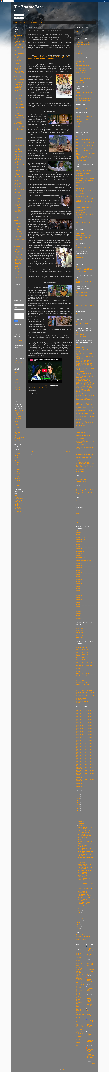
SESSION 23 (79, 588)
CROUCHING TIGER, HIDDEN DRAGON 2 (18, 61)
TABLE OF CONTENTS (81, 346)
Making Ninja (79, 51)
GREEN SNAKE (18, 113)
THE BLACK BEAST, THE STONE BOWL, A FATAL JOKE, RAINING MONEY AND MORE (83, 437)
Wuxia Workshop (34, 22)
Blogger (63, 1069)
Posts (16, 15)
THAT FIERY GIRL (18, 246)
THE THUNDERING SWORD (79, 990)
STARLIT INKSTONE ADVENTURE (84, 92)
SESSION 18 (17, 457)
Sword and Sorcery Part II (82, 49)
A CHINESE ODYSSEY (17, 51)
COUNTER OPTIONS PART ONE (83, 247)
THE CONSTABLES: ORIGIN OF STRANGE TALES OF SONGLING (84, 269)
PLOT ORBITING (80, 80)
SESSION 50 (79, 548)
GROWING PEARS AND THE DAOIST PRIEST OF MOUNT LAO (84, 361)
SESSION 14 (17, 464)
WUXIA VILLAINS (80, 219)
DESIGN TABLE (79, 934)
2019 (78, 806)
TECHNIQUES (79, 239)
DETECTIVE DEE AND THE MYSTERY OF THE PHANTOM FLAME (19, 73)
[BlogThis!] (52, 385)
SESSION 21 (79, 592)
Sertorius (16, 385)
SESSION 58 (79, 541)
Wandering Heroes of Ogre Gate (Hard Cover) (19, 378)
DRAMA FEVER (18, 416)
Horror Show (17, 387)
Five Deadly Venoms (80, 46)
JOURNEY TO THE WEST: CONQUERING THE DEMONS (19, 144)
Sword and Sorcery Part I (81, 48)
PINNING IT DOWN (80, 72)
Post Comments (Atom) (39, 454)
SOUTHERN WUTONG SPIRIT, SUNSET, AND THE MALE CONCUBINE (85, 463)
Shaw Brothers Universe (17, 427)
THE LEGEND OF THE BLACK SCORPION (18, 173)
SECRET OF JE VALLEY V (82, 657)
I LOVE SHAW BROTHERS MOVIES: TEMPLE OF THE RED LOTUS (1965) (90, 1052)
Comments (17, 17)
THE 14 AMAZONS (18, 104)
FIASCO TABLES (80, 77)
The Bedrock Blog (28, 7)
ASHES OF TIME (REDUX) (18, 39)
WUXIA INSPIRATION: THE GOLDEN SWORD (84, 873)
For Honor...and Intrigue (89, 1012)
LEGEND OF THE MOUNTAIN (18, 180)
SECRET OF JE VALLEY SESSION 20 (84, 690)
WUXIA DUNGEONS (80, 177)
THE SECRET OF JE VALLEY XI (83, 673)
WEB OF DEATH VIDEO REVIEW (18, 263)
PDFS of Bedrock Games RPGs (18, 393)
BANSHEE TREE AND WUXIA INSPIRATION (85, 861)
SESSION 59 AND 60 (80, 539)
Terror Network (18, 391)
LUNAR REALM (79, 257)
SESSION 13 (17, 466)
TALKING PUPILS (80, 469)
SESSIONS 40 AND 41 (81, 557)
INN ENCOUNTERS (80, 175)
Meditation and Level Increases (83, 44)
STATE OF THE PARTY (81, 70)
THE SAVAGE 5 (18, 225)
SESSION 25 (79, 585)
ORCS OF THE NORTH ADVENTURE (18, 353)
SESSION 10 (17, 471)
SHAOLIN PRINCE (18, 231)
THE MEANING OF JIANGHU (85, 897)
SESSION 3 (17, 482)
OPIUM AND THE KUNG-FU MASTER (19, 202)
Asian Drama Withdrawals (90, 964)
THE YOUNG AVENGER (17, 275)
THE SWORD (17, 236)
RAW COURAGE (18, 207)
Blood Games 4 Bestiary (90, 1035)
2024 (78, 796)
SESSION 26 (79, 583)
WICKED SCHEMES (80, 212)
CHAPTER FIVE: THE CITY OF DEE (84, 148)
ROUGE (77, 460)
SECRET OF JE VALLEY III (82, 651)
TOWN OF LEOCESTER (81, 128)
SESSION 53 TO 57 (80, 543)
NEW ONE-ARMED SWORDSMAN (18, 196)
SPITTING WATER (80, 347)
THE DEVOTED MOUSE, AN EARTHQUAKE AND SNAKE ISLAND (84, 399)
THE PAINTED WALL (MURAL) (83, 349)
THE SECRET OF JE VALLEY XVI (83, 682)
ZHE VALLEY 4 (79, 632)
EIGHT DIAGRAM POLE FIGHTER (18, 95)
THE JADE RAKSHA (19, 141)
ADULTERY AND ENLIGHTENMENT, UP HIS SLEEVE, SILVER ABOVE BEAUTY (85, 455)
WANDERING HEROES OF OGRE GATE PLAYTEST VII (86, 903)
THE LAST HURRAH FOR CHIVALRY (19, 169)
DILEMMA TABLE (80, 188)
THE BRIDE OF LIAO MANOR (83, 97)
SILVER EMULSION (19, 429)
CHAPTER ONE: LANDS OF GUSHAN (85, 304)
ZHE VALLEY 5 (79, 634)
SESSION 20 (17, 453)
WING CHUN (17, 273)
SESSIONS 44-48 (80, 551)
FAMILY (77, 63)
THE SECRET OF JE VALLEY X (83, 671)
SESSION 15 (17, 462)
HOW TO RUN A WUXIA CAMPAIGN (83, 876)
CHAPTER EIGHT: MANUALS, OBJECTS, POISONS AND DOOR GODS (83, 157)
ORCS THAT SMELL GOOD (84, 830)
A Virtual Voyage (89, 949)
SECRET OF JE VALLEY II (82, 649)
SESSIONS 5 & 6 (18, 478)
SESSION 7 (17, 476)
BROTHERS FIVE (18, 47)
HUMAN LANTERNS (19, 126)
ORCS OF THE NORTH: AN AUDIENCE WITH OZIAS (84, 895)
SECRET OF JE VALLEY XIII (82, 677)
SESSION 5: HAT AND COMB (18, 501)
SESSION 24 (79, 586)
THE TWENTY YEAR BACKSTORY (84, 68)
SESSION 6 (78, 617)
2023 (78, 798)
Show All (93, 1063)
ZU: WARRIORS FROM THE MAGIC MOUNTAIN (19, 279)
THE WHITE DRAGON (17, 266)
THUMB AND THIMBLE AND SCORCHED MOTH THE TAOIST (83, 380)
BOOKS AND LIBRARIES (81, 479)
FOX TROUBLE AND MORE (82, 450)
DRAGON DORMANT (81, 425)
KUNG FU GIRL (18, 156)
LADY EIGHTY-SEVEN (81, 336)
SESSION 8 (17, 475)
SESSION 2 (17, 483)
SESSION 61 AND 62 (80, 537)
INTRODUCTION (80, 61)
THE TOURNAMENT (19, 254)
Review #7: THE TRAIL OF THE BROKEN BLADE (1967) (90, 1058)
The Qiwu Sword (79, 53)
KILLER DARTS (18, 153)
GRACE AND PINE (80, 371)
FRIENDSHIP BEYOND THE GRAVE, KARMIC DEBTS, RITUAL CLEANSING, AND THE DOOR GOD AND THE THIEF (85, 383)
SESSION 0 (78, 618)
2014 (78, 816)
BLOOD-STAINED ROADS (82, 292)
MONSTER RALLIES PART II (82, 119)
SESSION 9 (17, 473)
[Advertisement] (50, 439)
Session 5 (78, 518)
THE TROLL (78, 351)
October (80, 821)
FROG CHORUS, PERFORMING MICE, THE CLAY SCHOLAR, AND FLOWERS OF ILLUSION (85, 441)
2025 (78, 794)
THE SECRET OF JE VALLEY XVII (84, 684)
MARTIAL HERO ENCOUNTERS (83, 78)
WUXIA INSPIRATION (44, 387)
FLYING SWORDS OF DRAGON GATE (19, 106)
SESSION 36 (79, 565)
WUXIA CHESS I (18, 362)
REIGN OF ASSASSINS (17, 219)
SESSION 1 (17, 485)
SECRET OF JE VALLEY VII (82, 661)
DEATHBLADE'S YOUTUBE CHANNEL (18, 413)
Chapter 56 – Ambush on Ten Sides (90, 992)
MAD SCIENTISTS (80, 123)
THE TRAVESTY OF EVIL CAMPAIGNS (84, 846)
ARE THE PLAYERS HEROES (83, 65)
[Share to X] (54, 385)
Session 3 (78, 515)
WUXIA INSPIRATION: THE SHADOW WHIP (84, 892)
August (80, 825)
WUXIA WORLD (18, 440)
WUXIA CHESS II (18, 364)
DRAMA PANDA (18, 418)
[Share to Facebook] (55, 385)
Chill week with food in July (90, 1027)
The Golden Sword (40, 58)
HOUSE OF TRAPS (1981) (90, 1044)
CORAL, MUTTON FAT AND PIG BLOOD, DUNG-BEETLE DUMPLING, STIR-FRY (84, 467)
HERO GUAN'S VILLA (81, 182)
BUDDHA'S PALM (18, 49)
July (79, 908)
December (81, 817)
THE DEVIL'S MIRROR (17, 77)
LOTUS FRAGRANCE (81, 412)
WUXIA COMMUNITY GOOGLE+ (19, 438)
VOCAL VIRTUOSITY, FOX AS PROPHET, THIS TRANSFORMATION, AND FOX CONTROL (85, 422)
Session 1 (78, 511)
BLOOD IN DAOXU (80, 334)
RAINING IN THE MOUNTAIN (18, 205)
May (79, 912)
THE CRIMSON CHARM (18, 57)
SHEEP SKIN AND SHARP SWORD (84, 410)
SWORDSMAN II (18, 238)
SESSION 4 (17, 480)
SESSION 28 (79, 579)
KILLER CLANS (18, 151)
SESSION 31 (79, 574)
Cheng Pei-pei (35, 387)
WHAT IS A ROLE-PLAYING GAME (86, 841)
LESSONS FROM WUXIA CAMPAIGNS (85, 178)
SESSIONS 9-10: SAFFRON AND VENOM (18, 508)
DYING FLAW (79, 200)
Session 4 (78, 517)
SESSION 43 (79, 553)
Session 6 (78, 520)
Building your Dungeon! (89, 1005)
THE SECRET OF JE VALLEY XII (83, 675)
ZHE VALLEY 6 (79, 635)
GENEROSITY (79, 401)
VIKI (15, 435)
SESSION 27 (79, 581)
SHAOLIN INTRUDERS (17, 229)
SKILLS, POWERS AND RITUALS (83, 237)
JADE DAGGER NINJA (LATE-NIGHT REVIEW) (19, 138)
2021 (78, 802)
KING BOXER (17, 154)
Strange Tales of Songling (18, 382)
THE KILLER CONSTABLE (17, 149)
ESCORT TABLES (80, 82)
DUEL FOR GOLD (18, 84)
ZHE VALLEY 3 (79, 630)
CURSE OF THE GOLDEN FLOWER (19, 64)
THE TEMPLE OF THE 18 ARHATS (84, 100)
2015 (78, 814)
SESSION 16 (17, 460)
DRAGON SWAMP (18, 82)
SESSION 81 (79, 532)
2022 (78, 800)
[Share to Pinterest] (57, 385)
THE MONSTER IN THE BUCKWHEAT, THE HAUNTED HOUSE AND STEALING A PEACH (85, 357)
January (80, 920)
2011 (78, 926)
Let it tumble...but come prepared (86, 881)
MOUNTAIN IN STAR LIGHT (82, 173)
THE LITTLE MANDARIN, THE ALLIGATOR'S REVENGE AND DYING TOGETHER (85, 407)
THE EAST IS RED (18, 92)
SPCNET (16, 430)
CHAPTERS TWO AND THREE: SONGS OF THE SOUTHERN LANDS (85, 143)
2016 (78, 812)
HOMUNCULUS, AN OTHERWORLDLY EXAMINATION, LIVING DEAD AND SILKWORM (85, 418)
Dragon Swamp (52, 58)
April (79, 914)
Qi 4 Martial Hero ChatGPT (90, 982)
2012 (78, 924)
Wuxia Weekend (23, 22)
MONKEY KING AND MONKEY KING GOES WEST (19, 191)
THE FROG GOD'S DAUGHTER (83, 98)
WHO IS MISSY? (82, 839)
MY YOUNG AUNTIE (19, 194)
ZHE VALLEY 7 (79, 637)
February (80, 918)
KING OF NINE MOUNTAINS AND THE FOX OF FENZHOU (85, 414)
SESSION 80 (79, 534)
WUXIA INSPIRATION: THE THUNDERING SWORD (84, 865)
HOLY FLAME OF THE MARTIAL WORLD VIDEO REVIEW (18, 123)
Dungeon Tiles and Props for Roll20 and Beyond (89, 1001)
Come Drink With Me (36, 57)
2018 (78, 808)
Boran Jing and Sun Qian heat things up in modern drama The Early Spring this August (90, 954)
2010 (78, 928)
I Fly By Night (90, 1033)
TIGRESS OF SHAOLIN (17, 252)
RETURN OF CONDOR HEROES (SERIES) (19, 216)
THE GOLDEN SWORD (17, 111)
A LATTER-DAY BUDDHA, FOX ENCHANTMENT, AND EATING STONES (83, 390)
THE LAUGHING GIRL (81, 393)
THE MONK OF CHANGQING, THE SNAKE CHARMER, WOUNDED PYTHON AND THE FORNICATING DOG (84, 365)
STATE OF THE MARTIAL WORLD (84, 67)
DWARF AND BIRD (80, 444)
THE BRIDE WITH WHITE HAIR (18, 45)
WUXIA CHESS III (80, 220)
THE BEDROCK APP (19, 328)
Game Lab (42, 22)
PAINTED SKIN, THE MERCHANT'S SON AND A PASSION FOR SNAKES (84, 387)
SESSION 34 (79, 569)
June (79, 910)
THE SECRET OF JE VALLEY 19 (83, 688)
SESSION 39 (79, 559)
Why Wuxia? (81, 905)
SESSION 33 (79, 570)
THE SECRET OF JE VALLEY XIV (83, 678)
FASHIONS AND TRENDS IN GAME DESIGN (85, 868)
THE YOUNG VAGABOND (17, 271)
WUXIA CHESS (79, 210)
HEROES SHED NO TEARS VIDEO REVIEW (19, 118)
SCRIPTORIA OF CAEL (81, 481)
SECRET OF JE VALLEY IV (82, 652)
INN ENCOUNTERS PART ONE (83, 294)
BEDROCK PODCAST (81, 502)
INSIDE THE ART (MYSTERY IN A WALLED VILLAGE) (84, 208)
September (81, 823)
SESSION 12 (17, 467)
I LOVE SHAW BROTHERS (17, 424)
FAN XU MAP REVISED (81, 108)
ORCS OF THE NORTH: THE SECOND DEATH (85, 828)
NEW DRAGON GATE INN (18, 199)
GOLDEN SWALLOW (19, 109)
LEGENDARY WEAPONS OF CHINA (17, 183)
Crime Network (17, 389)
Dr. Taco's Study (89, 980)
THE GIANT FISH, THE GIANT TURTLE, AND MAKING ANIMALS (84, 404)
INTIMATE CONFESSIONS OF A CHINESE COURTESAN (19, 130)
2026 (78, 792)
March (80, 916)
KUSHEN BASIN (79, 315)
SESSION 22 (79, 590)
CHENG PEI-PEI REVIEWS (84, 843)
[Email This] (51, 385)
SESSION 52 (79, 544)
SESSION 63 (79, 536)
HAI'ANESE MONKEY (81, 160)
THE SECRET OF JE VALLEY (82, 647)
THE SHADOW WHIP (19, 226)
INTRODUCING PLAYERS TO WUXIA (84, 180)
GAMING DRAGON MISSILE (82, 42)
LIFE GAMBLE (17, 186)
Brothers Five (54, 57)
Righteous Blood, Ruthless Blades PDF (19, 396)
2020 (78, 804)
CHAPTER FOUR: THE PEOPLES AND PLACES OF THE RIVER (85, 146)
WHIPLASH (17, 268)
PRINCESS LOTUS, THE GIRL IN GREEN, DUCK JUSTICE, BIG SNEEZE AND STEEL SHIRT (85, 447)
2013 (78, 922)
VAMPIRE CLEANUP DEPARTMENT (19, 260)
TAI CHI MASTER (18, 115)
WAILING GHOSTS (80, 471)
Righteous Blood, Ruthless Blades (18, 374)
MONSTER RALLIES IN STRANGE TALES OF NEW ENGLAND (84, 117)
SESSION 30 (79, 576)
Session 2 (78, 513)
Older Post (69, 452)
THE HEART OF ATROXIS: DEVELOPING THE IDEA (84, 835)
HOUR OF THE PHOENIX (82, 187)
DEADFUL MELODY (19, 66)
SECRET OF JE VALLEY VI (82, 659)
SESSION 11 (17, 469)
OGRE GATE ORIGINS (81, 271)
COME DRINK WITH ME (79, 1040)
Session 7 (78, 522)
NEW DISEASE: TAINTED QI (82, 196)
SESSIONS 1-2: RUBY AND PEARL (18, 498)
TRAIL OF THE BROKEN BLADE (18, 257)
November (81, 819)
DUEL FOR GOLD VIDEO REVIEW (18, 87)
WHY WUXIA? (79, 217)
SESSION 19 (17, 455)
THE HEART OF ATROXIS (84, 837)
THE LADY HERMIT (19, 164)
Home (15, 22)
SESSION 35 (79, 567)
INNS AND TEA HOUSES (81, 295)
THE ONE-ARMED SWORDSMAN (18, 222)
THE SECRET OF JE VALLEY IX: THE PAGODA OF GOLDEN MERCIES (84, 669)
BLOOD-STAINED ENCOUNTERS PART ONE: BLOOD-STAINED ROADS (85, 223)
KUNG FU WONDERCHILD (18, 159)
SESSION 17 (17, 459)
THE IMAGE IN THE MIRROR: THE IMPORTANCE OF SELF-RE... (86, 888)
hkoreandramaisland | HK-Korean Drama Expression (90, 1023)
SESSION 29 (79, 578)
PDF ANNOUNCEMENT (83, 832)
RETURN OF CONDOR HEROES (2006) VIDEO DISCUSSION (19, 211)
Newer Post (31, 452)
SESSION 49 (79, 550)
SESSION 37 (79, 563)
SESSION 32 (79, 572)
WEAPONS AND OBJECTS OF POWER (85, 235)
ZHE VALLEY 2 (79, 628)
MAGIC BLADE (18, 188)
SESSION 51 (79, 546)
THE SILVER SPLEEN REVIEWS (18, 433)
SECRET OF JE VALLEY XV (82, 680)
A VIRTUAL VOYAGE (19, 410)
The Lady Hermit (62, 57)
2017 (78, 810)
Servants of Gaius (18, 384)
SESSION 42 (79, 555)
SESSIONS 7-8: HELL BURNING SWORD (18, 504)
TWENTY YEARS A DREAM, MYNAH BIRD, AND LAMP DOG (84, 430)
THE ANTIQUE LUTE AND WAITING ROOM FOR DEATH (84, 458)
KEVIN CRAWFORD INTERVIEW (86, 870)
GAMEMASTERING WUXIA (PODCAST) (85, 198)
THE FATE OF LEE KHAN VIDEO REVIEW (18, 98)
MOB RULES (79, 121)
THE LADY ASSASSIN (17, 162)
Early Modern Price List (89, 1015)
